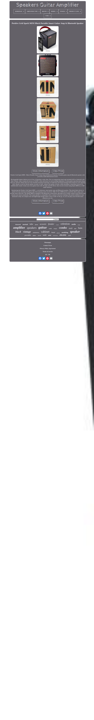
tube (31, 224)
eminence (36, 232)
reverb (39, 235)
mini (49, 235)
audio (74, 224)
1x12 (70, 228)
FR (49, 254)
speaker (75, 231)
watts (50, 228)
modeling (65, 232)
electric (63, 235)
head (53, 232)
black (18, 231)
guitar (42, 227)
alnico (34, 235)
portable (28, 235)
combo (63, 227)
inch (75, 228)
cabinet (45, 231)
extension (55, 235)
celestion (65, 223)
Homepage (47, 242)
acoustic (43, 224)
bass (80, 228)
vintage (27, 231)
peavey (58, 232)
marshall (25, 224)
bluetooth (18, 224)
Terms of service (48, 251)
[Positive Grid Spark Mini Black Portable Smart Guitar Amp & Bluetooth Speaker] (48, 40)
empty (55, 228)
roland (57, 224)
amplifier (19, 227)
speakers (32, 227)
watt (44, 235)
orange (79, 224)
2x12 (69, 235)
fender (51, 224)
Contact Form (47, 245)
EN (46, 254)
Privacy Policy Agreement (48, 248)
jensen (36, 224)
